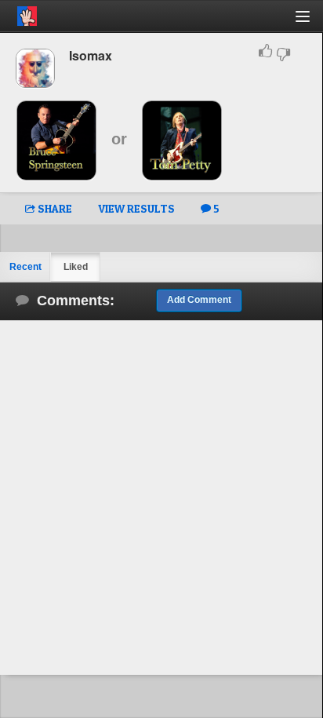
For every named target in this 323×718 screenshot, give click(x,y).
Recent (25, 266)
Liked (76, 266)
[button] (311, 22)
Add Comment (199, 299)
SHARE (53, 208)
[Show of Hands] (18, 13)
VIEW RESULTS (136, 208)
